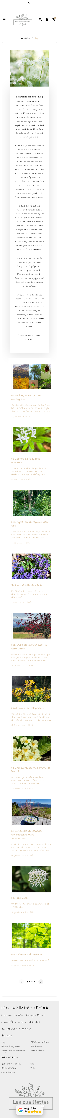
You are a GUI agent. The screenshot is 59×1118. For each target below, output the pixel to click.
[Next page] (40, 981)
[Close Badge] (42, 1106)
